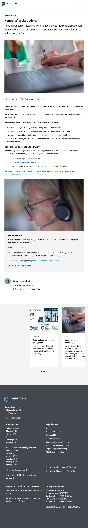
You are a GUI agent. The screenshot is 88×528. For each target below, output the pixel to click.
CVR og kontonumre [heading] (55, 486)
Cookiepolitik (51, 435)
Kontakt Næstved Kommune (57, 445)
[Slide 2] (44, 371)
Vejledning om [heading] (52, 424)
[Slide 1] (41, 371)
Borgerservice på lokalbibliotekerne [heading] (22, 486)
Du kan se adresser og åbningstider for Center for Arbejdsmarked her (35, 261)
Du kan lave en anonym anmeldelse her (22, 162)
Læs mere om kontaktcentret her (21, 266)
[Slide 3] (46, 371)
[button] (26, 99)
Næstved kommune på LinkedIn (62, 471)
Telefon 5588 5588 (15, 247)
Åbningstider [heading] (12, 424)
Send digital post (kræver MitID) (28, 289)
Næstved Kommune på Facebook (63, 467)
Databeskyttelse (52, 438)
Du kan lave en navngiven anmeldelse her (23, 159)
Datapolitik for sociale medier (57, 442)
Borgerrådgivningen (54, 432)
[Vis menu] (83, 4)
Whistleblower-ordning (55, 452)
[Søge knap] (76, 4)
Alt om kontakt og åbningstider (17, 470)
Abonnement (51, 428)
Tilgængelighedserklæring (56, 449)
